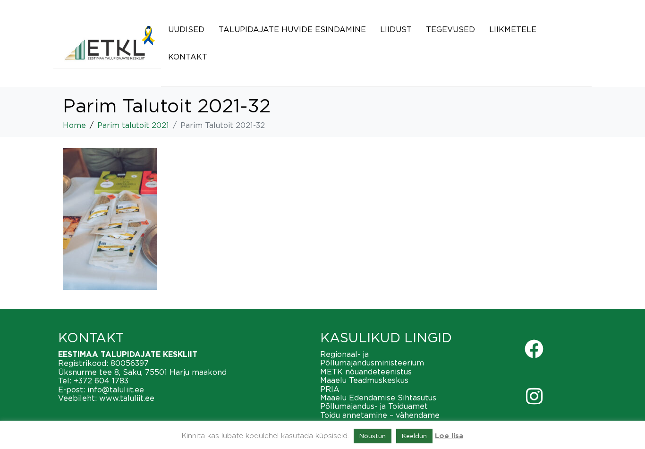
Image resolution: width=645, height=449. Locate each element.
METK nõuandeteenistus (366, 371)
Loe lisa (449, 436)
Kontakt (187, 56)
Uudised (186, 29)
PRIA (329, 389)
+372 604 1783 (101, 380)
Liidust (396, 29)
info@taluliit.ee (115, 389)
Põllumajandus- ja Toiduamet (374, 406)
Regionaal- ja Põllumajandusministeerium (372, 358)
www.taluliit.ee (126, 398)
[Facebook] (534, 349)
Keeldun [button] (414, 435)
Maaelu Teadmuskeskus (364, 380)
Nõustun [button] (372, 435)
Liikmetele (512, 29)
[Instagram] (534, 396)
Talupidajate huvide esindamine (292, 29)
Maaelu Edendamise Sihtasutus (378, 397)
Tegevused (450, 29)
